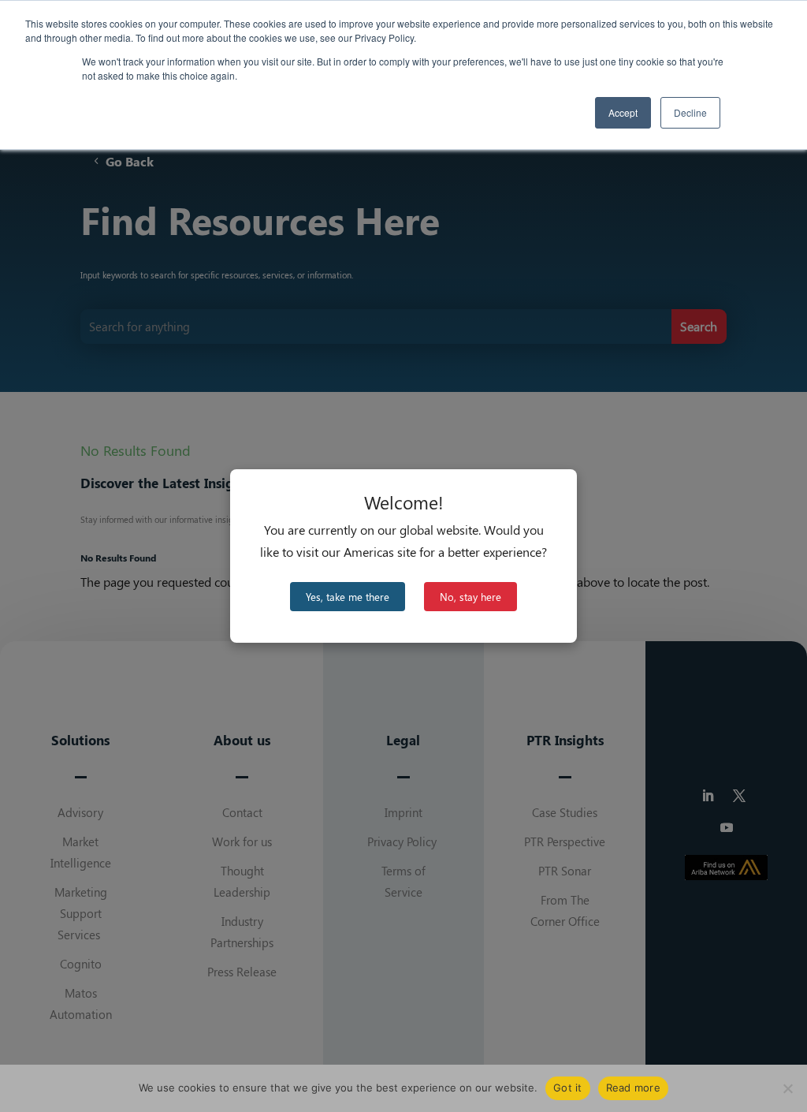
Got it (567, 1087)
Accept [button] (623, 112)
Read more (633, 1087)
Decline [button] (690, 112)
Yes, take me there (347, 596)
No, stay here (470, 596)
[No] (787, 1088)
